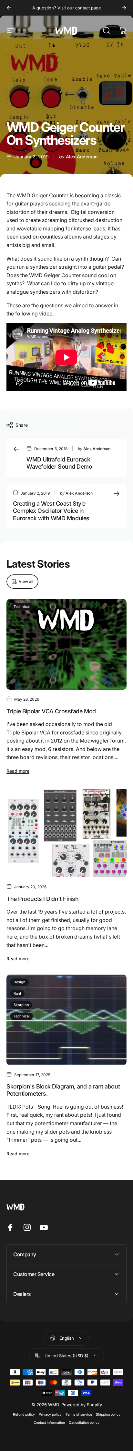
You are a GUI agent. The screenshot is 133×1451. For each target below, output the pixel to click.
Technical (22, 606)
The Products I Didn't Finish (42, 898)
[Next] (124, 8)
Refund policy (24, 1414)
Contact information (49, 1422)
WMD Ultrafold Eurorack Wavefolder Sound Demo (59, 463)
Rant (17, 993)
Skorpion (21, 1004)
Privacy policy (50, 1414)
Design (20, 982)
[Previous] (9, 8)
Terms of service (79, 1414)
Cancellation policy (84, 1422)
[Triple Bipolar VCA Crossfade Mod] (66, 644)
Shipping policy (108, 1414)
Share (21, 425)
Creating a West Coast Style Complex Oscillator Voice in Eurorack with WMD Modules (51, 511)
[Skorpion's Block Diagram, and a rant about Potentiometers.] (66, 1020)
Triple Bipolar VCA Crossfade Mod (51, 711)
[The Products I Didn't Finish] (66, 832)
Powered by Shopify (81, 1404)
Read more (17, 771)
